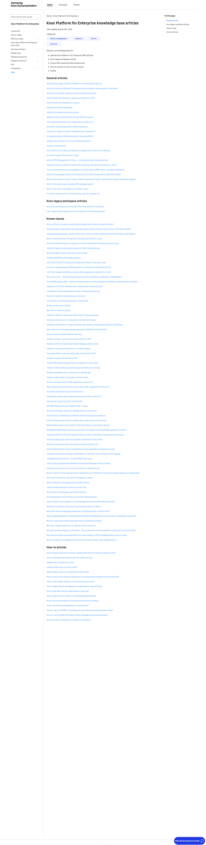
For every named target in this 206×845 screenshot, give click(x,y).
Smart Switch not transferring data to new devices (67, 300)
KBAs (13, 72)
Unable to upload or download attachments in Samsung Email (72, 315)
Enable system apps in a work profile (61, 567)
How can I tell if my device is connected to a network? (68, 620)
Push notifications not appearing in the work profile (68, 482)
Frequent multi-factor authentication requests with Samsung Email (74, 286)
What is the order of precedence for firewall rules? (67, 189)
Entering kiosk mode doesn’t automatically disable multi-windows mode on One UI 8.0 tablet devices (88, 229)
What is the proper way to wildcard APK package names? (69, 184)
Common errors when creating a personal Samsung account (71, 93)
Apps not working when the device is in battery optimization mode (74, 238)
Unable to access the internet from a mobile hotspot (68, 348)
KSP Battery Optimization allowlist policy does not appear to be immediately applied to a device (86, 430)
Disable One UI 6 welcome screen (60, 562)
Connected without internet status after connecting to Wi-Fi (71, 353)
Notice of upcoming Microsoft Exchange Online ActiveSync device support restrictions (82, 88)
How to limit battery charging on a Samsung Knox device (70, 581)
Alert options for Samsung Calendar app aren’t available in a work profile (76, 329)
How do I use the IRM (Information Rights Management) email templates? (77, 615)
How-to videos (16, 35)
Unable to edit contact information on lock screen (67, 377)
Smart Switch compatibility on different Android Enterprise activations (75, 415)
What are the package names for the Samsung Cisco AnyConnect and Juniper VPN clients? (83, 174)
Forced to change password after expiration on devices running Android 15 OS (78, 267)
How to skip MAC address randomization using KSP (67, 591)
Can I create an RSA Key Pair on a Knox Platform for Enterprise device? (75, 211)
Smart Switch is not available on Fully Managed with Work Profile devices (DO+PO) (80, 501)
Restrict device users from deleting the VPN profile (67, 572)
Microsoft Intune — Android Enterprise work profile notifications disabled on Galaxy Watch (84, 277)
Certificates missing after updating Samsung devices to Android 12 (74, 396)
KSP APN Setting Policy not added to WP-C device (67, 406)
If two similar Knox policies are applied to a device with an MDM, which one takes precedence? (85, 169)
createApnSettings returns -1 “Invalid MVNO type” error (69, 458)
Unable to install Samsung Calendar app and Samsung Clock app (73, 367)
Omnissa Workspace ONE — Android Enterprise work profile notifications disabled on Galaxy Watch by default (92, 281)
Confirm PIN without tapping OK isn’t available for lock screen (72, 363)
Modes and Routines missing (58, 305)
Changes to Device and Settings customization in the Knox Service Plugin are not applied (83, 454)
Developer (63, 4)
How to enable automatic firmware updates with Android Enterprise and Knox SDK (80, 553)
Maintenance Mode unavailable (59, 107)
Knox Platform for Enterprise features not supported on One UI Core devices (78, 150)
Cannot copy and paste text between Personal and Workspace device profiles (78, 463)
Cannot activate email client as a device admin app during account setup (76, 420)
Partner (77, 4)
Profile (94, 38)
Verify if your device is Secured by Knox (62, 112)
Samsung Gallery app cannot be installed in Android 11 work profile (74, 439)
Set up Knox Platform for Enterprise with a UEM (24, 44)
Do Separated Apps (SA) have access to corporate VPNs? (69, 136)
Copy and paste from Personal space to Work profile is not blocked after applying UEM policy (85, 434)
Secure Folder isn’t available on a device (63, 102)
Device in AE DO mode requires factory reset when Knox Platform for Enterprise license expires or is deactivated (93, 473)
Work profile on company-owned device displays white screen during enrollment (80, 224)
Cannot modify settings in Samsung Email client (66, 487)
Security (53, 44)
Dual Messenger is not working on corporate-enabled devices (71, 497)
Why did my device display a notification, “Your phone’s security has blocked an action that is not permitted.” (91, 530)
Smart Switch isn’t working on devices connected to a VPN (70, 98)
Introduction (15, 31)
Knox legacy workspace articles (178, 24)
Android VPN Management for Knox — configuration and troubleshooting (77, 160)
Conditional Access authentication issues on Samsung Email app (73, 291)
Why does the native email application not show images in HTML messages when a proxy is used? (86, 535)
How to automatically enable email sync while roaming (69, 557)
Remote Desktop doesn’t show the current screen (66, 253)
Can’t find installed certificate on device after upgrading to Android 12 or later (78, 272)
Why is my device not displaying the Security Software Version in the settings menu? (81, 540)
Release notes (16, 53)
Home (49, 16)
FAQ (12, 64)
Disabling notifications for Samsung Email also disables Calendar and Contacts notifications (84, 324)
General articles (172, 20)
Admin (50, 4)
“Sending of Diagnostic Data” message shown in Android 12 (70, 131)
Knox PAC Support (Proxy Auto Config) (62, 155)
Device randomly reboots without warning (63, 334)
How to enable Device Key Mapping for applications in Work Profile (74, 586)
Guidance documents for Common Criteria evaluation (68, 141)
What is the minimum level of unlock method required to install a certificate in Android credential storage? (91, 179)
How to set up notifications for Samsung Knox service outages (72, 600)
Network (78, 38)
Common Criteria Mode (56, 145)
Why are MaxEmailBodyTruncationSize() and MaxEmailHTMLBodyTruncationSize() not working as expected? (91, 516)
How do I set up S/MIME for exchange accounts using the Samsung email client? (79, 610)
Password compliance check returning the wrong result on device (73, 506)
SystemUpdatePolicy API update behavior (63, 257)
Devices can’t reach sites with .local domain (64, 401)
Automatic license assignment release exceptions (66, 126)
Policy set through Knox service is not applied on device (69, 477)
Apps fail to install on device (58, 310)
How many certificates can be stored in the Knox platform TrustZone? (75, 206)
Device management (58, 38)
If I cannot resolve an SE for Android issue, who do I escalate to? (73, 193)
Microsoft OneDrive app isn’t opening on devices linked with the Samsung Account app (82, 243)
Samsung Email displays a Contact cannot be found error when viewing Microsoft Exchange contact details (90, 233)
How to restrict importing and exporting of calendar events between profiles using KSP (82, 576)
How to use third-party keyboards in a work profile (67, 605)
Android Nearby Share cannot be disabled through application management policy (80, 449)
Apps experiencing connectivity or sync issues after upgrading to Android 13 (77, 387)
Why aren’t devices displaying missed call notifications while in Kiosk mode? (78, 511)
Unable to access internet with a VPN (61, 358)
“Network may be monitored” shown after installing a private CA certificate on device (81, 165)
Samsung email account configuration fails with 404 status (71, 320)
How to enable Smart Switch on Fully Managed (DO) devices (71, 596)
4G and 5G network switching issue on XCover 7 (66, 296)
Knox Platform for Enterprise (65, 16)
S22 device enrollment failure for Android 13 (64, 391)
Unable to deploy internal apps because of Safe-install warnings (73, 248)
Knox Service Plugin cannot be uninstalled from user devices (71, 410)
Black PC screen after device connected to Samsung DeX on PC (72, 444)
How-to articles (172, 32)
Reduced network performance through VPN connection (69, 117)
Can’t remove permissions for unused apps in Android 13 (69, 122)
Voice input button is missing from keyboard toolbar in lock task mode (75, 262)
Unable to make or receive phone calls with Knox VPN (68, 339)
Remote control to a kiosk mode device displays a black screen (72, 343)
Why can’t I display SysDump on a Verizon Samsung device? (71, 525)
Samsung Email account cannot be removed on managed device (73, 468)
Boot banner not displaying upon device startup (66, 492)
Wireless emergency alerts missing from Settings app (68, 372)
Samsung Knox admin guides (21, 17)
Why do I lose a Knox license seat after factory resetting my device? (74, 520)
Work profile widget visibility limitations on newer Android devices (74, 83)
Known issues (171, 28)
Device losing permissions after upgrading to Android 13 (69, 382)
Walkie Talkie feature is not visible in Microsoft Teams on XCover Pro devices (78, 425)
